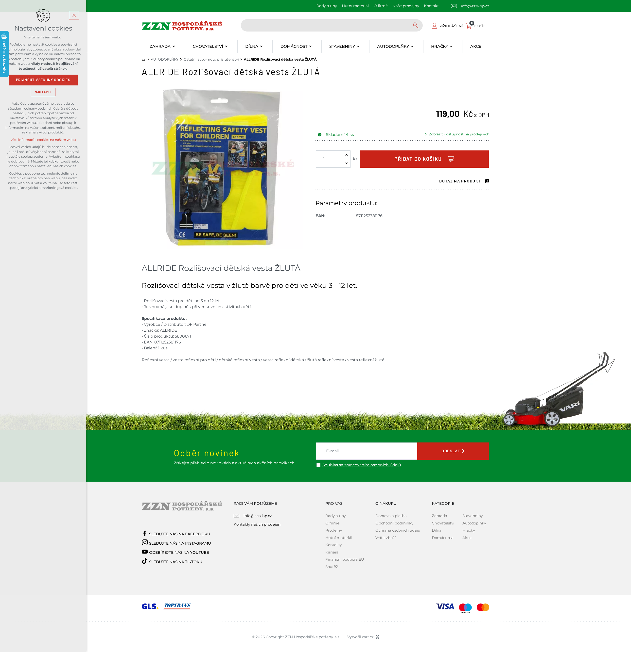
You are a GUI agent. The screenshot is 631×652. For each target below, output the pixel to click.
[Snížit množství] (346, 163)
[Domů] (145, 59)
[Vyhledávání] (332, 25)
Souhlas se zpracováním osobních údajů (361, 465)
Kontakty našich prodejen (257, 524)
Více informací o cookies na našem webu (43, 140)
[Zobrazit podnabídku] (174, 46)
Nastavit (43, 92)
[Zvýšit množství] (346, 155)
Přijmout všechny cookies (43, 80)
